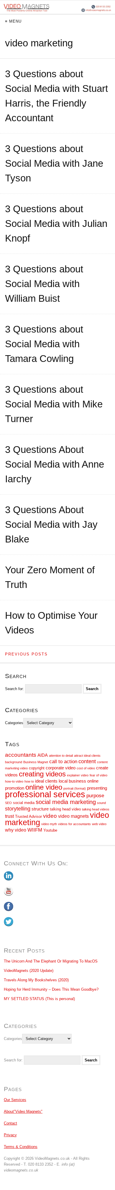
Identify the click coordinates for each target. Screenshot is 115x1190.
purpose (95, 795)
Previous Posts (26, 654)
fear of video (98, 775)
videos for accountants (74, 824)
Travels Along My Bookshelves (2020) (36, 980)
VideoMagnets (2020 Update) (28, 970)
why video (15, 829)
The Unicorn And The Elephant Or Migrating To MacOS (51, 961)
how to (29, 781)
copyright (37, 768)
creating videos (42, 774)
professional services (45, 794)
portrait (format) (74, 788)
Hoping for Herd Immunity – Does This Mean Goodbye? (51, 989)
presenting (97, 788)
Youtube (50, 830)
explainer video (77, 775)
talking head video (65, 809)
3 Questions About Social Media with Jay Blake (51, 524)
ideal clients (46, 781)
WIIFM (34, 830)
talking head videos (95, 809)
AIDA (42, 755)
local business (72, 781)
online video (43, 787)
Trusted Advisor (28, 816)
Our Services (15, 1100)
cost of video (86, 768)
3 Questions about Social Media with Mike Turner (54, 404)
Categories (14, 723)
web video (99, 824)
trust (9, 816)
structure (40, 809)
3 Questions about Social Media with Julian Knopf (56, 223)
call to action (63, 761)
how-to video (14, 781)
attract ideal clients (87, 755)
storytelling (17, 809)
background (13, 762)
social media (23, 802)
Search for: (14, 689)
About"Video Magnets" (23, 1111)
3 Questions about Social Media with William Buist (44, 284)
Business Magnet (35, 762)
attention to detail (61, 755)
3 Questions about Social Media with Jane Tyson (54, 163)
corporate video (60, 768)
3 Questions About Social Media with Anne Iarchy (54, 464)
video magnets (73, 816)
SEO (8, 803)
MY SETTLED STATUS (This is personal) (39, 999)
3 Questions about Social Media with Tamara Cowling (44, 344)
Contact (10, 1123)
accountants (20, 755)
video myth (49, 824)
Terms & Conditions (20, 1147)
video (50, 816)
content (87, 761)
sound (101, 803)
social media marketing (66, 802)
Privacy (10, 1135)
